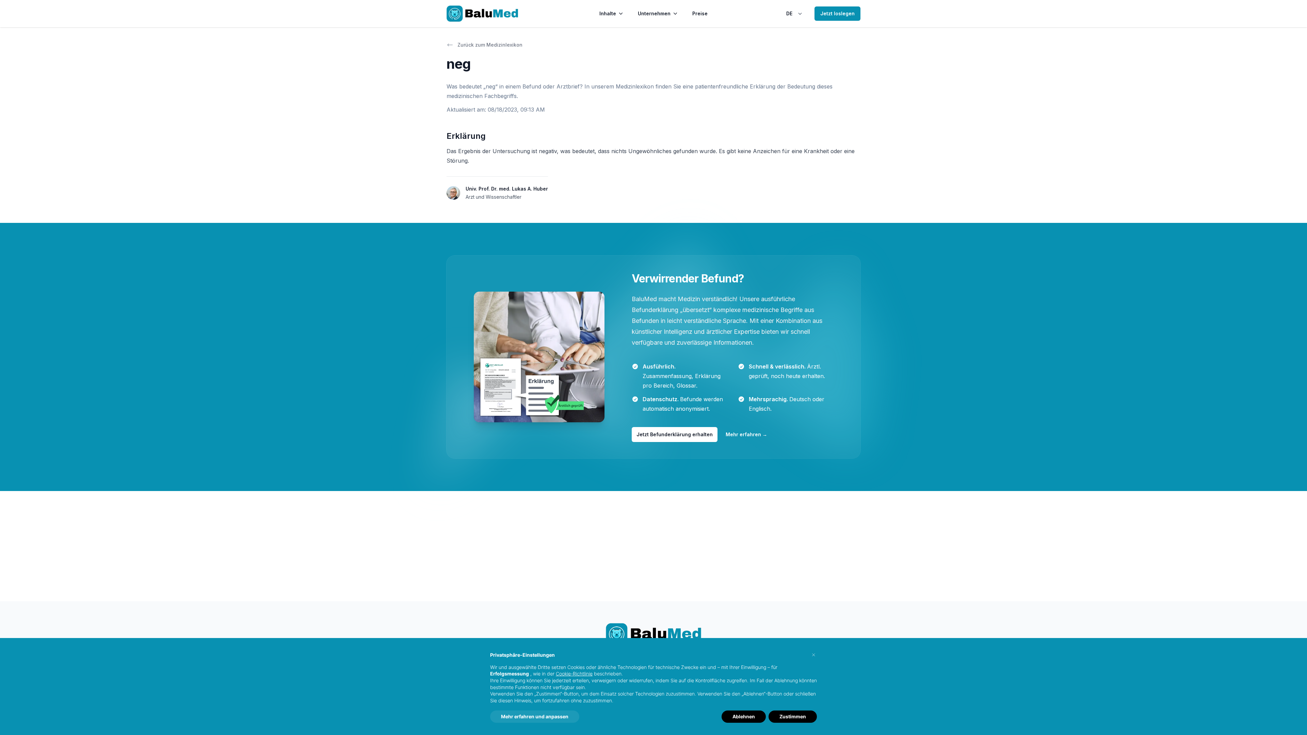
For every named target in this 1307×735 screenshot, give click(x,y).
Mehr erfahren (746, 434)
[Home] (482, 13)
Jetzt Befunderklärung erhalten (674, 434)
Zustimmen (792, 716)
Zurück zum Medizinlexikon (489, 45)
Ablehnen (743, 716)
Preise (700, 13)
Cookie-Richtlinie (574, 673)
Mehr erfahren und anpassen (534, 716)
